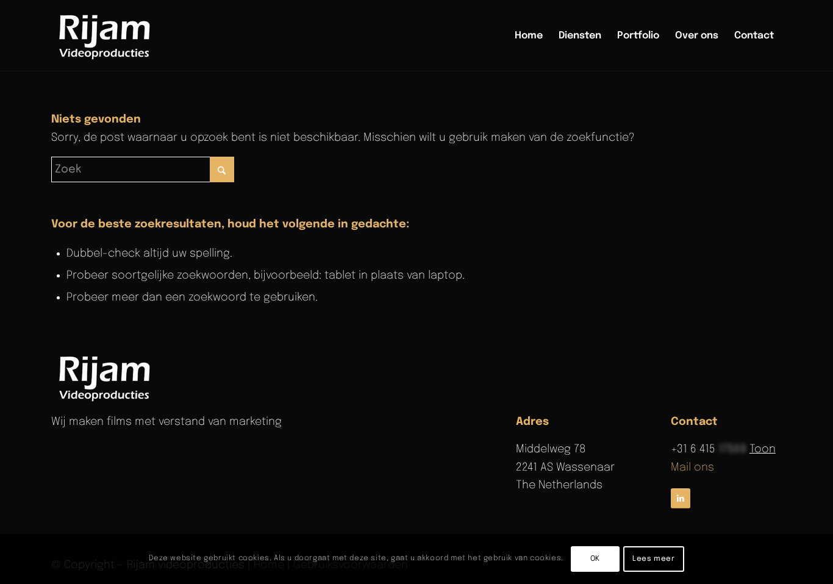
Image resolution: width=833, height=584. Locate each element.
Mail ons (692, 467)
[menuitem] (529, 36)
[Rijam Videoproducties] (106, 36)
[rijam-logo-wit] (106, 377)
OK (595, 559)
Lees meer (653, 559)
